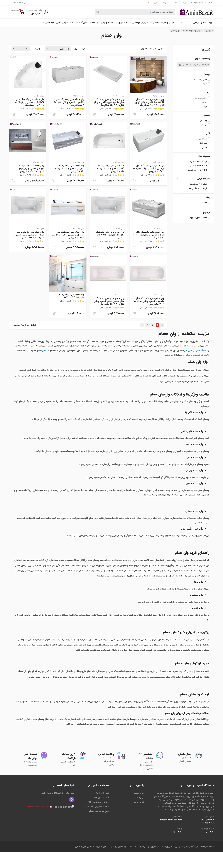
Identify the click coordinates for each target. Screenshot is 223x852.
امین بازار (209, 30)
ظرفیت (206, 115)
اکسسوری (122, 22)
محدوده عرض (203, 179)
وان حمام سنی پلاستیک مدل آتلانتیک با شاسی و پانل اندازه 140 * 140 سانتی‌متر (29, 102)
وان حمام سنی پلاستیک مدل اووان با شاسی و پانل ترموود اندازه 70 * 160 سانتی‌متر (29, 168)
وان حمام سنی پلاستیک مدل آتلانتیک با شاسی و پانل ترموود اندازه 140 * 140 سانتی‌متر (149, 102)
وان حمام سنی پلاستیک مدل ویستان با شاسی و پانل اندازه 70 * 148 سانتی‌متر (148, 168)
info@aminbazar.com (201, 3)
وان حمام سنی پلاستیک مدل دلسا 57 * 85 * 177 (70, 296)
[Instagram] (71, 799)
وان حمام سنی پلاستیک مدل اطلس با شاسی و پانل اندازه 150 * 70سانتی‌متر (68, 102)
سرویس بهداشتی (140, 22)
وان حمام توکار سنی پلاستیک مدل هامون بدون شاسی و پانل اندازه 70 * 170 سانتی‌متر (109, 301)
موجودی (206, 212)
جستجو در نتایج (202, 58)
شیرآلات (83, 22)
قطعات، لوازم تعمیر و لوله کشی (59, 22)
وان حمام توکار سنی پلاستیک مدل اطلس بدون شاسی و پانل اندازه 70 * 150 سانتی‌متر (109, 102)
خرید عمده (153, 3)
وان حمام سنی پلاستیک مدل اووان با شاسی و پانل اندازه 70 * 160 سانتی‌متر (68, 168)
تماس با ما (173, 3)
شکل (208, 133)
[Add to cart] (134, 114)
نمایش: (38, 49)
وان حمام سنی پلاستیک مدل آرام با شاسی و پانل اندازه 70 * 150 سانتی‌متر (109, 168)
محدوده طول (204, 156)
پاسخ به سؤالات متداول (98, 811)
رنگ (208, 197)
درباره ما (184, 3)
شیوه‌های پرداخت (101, 797)
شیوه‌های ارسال (102, 793)
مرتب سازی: (79, 49)
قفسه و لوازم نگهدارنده (102, 22)
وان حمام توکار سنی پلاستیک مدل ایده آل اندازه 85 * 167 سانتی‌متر (110, 235)
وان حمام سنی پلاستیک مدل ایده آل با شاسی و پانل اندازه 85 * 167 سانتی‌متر (68, 235)
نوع (208, 92)
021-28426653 (17, 3)
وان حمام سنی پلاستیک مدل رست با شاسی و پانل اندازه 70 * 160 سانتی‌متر (148, 235)
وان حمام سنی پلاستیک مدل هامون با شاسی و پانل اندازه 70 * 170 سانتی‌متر (149, 301)
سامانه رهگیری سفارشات (97, 806)
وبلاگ (163, 3)
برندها (207, 74)
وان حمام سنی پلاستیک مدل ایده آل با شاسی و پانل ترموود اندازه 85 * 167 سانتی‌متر (29, 235)
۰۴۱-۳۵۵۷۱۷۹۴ (207, 823)
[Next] (142, 325)
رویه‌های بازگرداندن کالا (98, 802)
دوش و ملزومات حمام (163, 22)
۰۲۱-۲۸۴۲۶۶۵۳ (207, 820)
